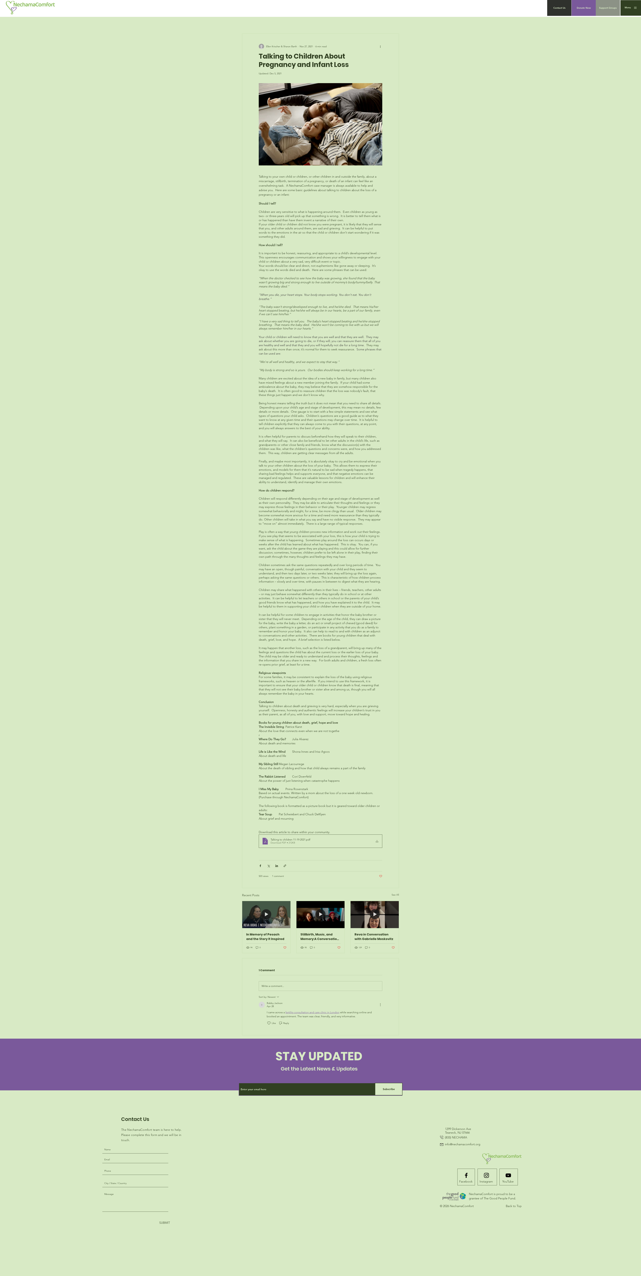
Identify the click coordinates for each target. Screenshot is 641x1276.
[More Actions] (380, 1005)
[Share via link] (284, 865)
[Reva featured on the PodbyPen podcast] (266, 914)
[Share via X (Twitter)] (268, 865)
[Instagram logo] (486, 1175)
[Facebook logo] (466, 1175)
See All (395, 894)
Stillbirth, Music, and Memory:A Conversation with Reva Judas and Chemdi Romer (319, 936)
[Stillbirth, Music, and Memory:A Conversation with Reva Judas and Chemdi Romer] (320, 914)
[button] (559, 8)
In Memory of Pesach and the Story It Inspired (265, 936)
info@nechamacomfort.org (462, 1144)
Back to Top (514, 1206)
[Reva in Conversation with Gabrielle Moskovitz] (375, 914)
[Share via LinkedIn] (276, 865)
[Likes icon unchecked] (269, 1023)
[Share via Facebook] (260, 865)
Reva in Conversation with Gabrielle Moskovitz (374, 936)
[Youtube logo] (508, 1175)
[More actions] (380, 46)
